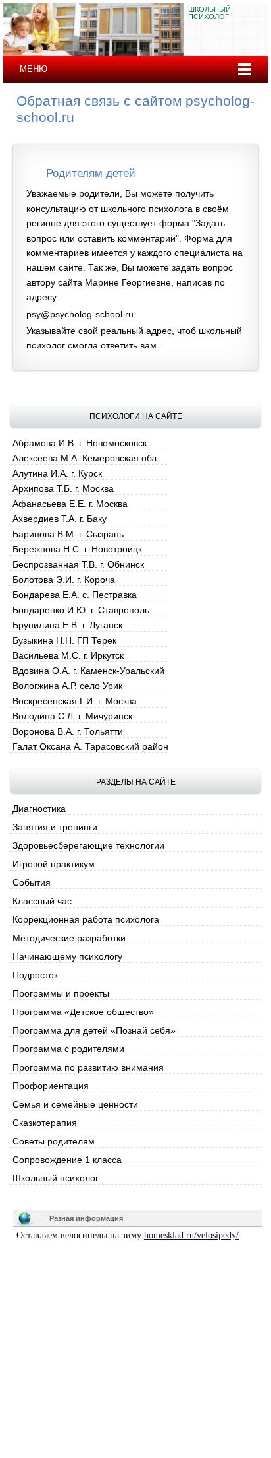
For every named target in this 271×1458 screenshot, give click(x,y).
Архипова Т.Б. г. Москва (63, 488)
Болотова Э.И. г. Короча (63, 579)
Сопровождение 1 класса (67, 1159)
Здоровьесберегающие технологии (88, 845)
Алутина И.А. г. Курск (57, 473)
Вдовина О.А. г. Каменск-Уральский (88, 670)
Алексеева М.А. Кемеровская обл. (85, 458)
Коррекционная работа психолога (85, 919)
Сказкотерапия (44, 1122)
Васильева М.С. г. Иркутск (68, 655)
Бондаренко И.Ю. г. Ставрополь (80, 610)
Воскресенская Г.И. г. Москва (74, 701)
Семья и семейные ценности (75, 1104)
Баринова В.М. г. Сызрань (68, 534)
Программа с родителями (68, 1049)
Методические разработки (69, 938)
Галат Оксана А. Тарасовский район (90, 746)
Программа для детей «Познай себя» (94, 1030)
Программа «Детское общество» (83, 1012)
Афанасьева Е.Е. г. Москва (70, 503)
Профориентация (50, 1085)
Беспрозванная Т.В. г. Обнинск (78, 564)
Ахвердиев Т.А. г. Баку (59, 519)
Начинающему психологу (67, 956)
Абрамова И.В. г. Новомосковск (79, 443)
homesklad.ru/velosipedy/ (191, 1235)
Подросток (35, 975)
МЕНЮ (33, 69)
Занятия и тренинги (54, 827)
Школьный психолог (55, 1178)
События (31, 882)
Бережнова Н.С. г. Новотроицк (77, 549)
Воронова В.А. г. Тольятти (67, 731)
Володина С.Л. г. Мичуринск (72, 716)
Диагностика (39, 808)
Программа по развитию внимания (88, 1067)
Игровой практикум (53, 864)
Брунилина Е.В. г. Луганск (67, 625)
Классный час (42, 901)
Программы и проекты (60, 993)
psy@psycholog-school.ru (80, 314)
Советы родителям (53, 1141)
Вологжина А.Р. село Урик (67, 685)
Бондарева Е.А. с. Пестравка (74, 594)
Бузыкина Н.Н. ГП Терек (64, 640)
